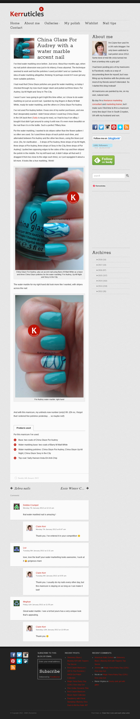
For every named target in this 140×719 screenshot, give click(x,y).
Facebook (95, 127)
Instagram (108, 127)
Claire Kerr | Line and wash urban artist (116, 713)
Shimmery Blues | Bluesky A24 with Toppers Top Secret (78, 660)
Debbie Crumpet (30, 505)
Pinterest (114, 127)
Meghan (27, 602)
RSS (127, 127)
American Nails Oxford (104, 657)
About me (32, 23)
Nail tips (109, 23)
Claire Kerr (41, 526)
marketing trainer (114, 104)
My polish (72, 23)
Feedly (26, 661)
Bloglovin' (120, 127)
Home (14, 23)
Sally (35, 118)
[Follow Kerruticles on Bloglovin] (107, 140)
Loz (24, 548)
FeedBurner (55, 677)
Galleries (51, 23)
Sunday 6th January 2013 (28, 478)
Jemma (98, 668)
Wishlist (91, 23)
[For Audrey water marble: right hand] (49, 346)
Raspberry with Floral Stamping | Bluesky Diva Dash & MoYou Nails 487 (77, 701)
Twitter (102, 127)
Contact (16, 28)
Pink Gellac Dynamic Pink (78, 688)
